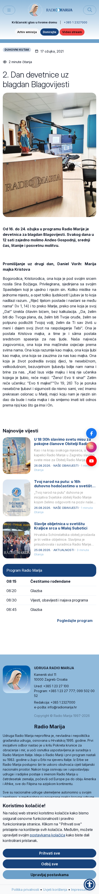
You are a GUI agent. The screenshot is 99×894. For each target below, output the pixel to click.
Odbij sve (49, 864)
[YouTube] (91, 461)
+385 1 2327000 (75, 22)
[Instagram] (91, 447)
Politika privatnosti (25, 889)
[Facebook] (91, 433)
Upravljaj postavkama (50, 874)
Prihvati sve (49, 853)
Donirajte (49, 32)
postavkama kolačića (47, 835)
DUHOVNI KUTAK (17, 49)
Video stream (72, 32)
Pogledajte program (75, 620)
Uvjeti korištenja (55, 889)
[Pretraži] (89, 10)
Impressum (79, 889)
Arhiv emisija (27, 32)
